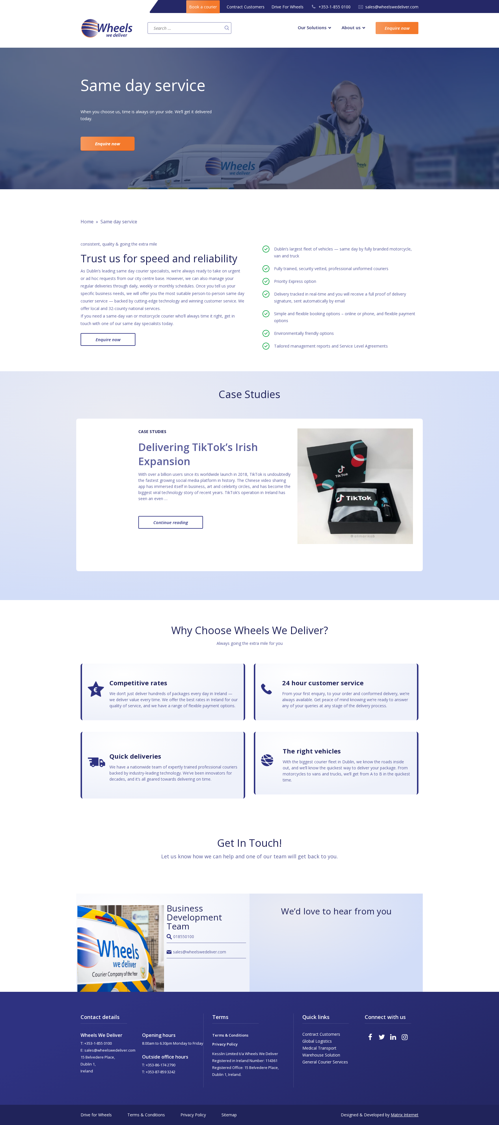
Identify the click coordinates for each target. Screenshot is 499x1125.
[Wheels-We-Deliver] (113, 28)
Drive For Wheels (287, 7)
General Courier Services (325, 1062)
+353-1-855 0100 (335, 7)
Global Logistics (317, 1041)
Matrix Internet (404, 1114)
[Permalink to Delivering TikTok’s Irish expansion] (355, 486)
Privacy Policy (225, 1044)
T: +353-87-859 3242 (158, 1071)
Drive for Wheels (96, 1114)
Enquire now (397, 28)
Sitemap (229, 1114)
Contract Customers (246, 7)
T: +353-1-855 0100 (96, 1043)
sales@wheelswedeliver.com (391, 7)
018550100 (183, 936)
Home (87, 221)
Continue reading (178, 524)
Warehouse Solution (321, 1055)
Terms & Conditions (230, 1035)
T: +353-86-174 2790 (158, 1065)
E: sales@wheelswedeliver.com (108, 1050)
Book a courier (203, 7)
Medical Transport (319, 1048)
